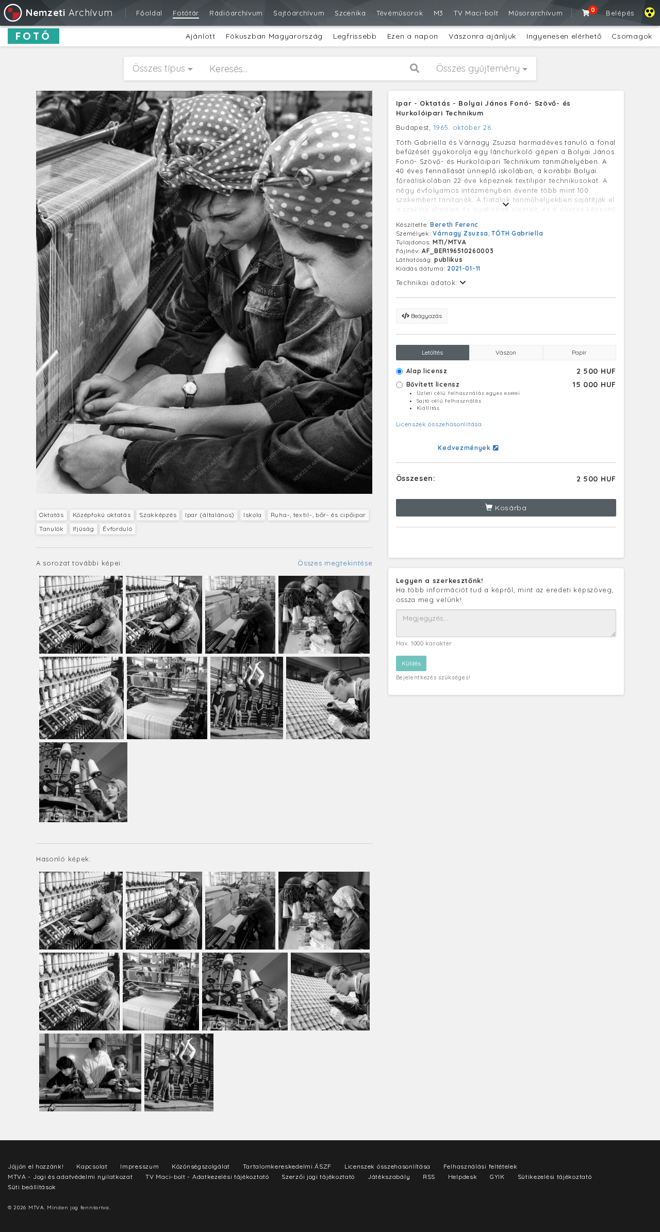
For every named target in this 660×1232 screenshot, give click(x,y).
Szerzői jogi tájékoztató (318, 1176)
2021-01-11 (464, 268)
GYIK (497, 1176)
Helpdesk (462, 1176)
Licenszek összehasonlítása (439, 424)
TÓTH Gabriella (517, 233)
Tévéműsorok (399, 13)
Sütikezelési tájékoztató (555, 1176)
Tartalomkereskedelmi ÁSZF (287, 1166)
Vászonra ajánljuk (482, 36)
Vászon (506, 352)
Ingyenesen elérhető (563, 36)
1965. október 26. (463, 127)
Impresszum (139, 1166)
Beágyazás (425, 316)
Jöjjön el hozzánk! (36, 1166)
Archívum (69, 13)
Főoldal (149, 13)
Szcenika (350, 13)
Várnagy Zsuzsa (460, 233)
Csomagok (632, 36)
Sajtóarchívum (298, 13)
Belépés (620, 13)
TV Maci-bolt (476, 13)
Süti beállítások (32, 1187)
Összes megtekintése (335, 563)
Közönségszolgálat (201, 1166)
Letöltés (432, 352)
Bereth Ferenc (454, 224)
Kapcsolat (91, 1166)
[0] (586, 13)
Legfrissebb (355, 36)
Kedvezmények (465, 448)
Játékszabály (389, 1176)
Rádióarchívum (236, 13)
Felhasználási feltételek (480, 1166)
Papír (579, 352)
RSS (429, 1176)
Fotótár (186, 13)
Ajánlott (201, 36)
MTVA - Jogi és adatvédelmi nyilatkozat (70, 1176)
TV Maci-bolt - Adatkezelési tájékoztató (207, 1176)
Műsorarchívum (535, 13)
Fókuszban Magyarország (274, 36)
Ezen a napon (412, 36)
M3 (438, 13)
